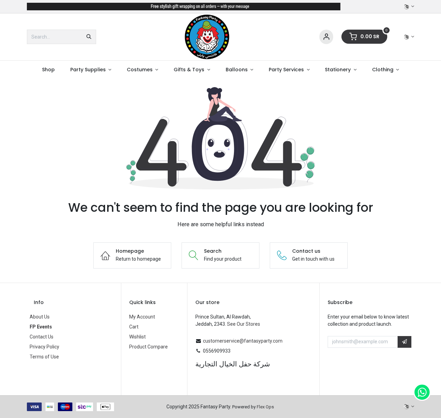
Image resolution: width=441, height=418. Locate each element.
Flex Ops (265, 406)
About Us (40, 317)
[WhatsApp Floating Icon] (422, 392)
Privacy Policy (44, 346)
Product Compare (148, 346)
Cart (134, 327)
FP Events (41, 327)
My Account (142, 317)
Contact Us (41, 336)
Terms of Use (44, 356)
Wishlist (137, 336)
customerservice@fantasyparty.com (243, 341)
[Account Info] (326, 37)
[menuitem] (48, 70)
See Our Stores (243, 324)
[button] (404, 342)
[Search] (89, 37)
